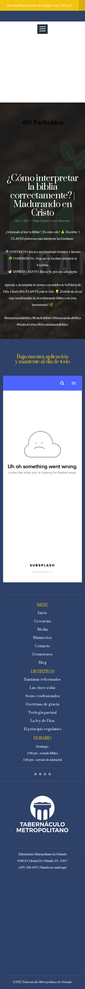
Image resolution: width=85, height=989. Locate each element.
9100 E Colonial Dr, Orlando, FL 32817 (42, 860)
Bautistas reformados (42, 679)
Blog (43, 662)
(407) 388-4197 (28, 867)
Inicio (42, 613)
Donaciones (42, 654)
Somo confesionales (42, 696)
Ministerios (42, 638)
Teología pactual (42, 712)
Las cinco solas (42, 688)
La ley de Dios (42, 721)
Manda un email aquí (53, 867)
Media (42, 629)
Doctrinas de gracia (42, 704)
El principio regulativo (42, 729)
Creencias (42, 621)
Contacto (42, 646)
